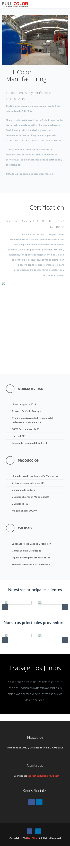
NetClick (32, 838)
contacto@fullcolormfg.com (43, 775)
